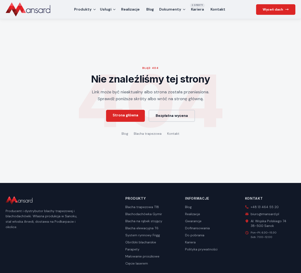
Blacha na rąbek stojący (143, 221)
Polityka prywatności (201, 249)
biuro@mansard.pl (265, 214)
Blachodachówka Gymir (143, 214)
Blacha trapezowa (148, 133)
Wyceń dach (273, 9)
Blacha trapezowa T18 (142, 207)
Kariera (197, 8)
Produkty (83, 9)
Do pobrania (194, 235)
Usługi (105, 9)
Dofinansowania (197, 228)
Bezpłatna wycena (172, 115)
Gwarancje (193, 221)
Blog (150, 9)
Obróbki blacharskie (140, 242)
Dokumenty (170, 9)
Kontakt (217, 9)
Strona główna (125, 115)
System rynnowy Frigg (142, 235)
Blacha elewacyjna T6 (141, 228)
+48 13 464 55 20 (265, 207)
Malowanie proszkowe (142, 256)
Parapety (132, 249)
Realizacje (130, 9)
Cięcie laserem (136, 263)
